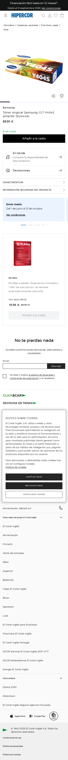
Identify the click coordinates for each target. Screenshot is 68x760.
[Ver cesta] (62, 15)
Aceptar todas (34, 477)
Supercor (8, 570)
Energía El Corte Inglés (15, 669)
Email (6, 360)
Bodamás (8, 579)
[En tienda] (60, 157)
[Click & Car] (14, 395)
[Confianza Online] (53, 716)
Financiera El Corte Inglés (17, 633)
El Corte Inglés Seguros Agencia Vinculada (26, 705)
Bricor (6, 597)
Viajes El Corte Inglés (14, 588)
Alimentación (10, 535)
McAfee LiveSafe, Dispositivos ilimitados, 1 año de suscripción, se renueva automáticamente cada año (34, 287)
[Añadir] (62, 96)
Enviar (56, 366)
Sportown (8, 606)
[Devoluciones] (60, 170)
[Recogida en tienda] (20, 402)
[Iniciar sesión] (49, 15)
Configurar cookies (34, 494)
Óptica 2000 (10, 687)
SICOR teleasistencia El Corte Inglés (23, 660)
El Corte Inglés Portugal (16, 642)
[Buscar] (43, 15)
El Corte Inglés (11, 526)
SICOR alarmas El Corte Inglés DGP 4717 (26, 651)
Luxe (5, 615)
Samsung (9, 107)
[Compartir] (53, 96)
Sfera (6, 562)
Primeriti (7, 544)
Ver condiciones (15, 215)
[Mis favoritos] (55, 15)
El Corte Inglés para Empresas (20, 624)
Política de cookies (16, 467)
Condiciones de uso (12, 737)
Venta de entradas (13, 553)
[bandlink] (51, 8)
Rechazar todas (34, 485)
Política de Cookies (12, 754)
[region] (34, 456)
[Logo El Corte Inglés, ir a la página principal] (22, 15)
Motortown (9, 696)
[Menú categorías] (6, 15)
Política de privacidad (13, 746)
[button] (34, 593)
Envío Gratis (14, 204)
